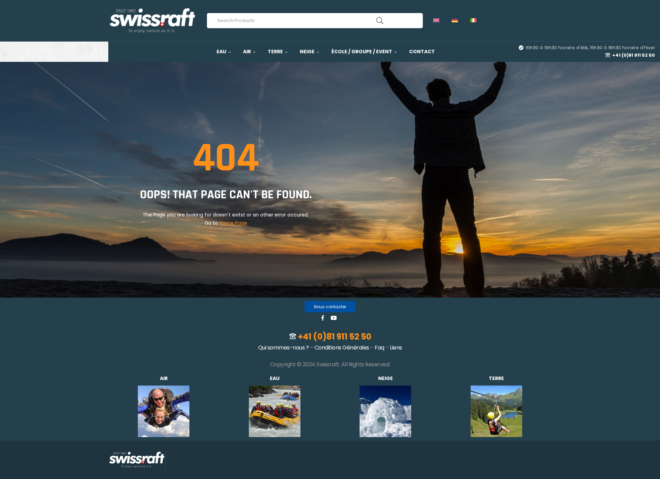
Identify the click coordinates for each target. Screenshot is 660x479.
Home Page (233, 223)
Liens (396, 348)
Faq (379, 348)
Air (164, 378)
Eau (274, 378)
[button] (330, 306)
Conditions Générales (342, 348)
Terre (496, 378)
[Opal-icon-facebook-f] (322, 317)
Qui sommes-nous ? (283, 348)
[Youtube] (333, 317)
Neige (385, 378)
